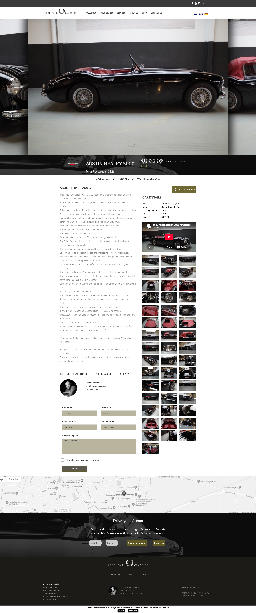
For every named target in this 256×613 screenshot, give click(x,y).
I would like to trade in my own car (83, 460)
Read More (133, 610)
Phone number (108, 421)
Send (74, 468)
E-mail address (69, 421)
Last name (106, 407)
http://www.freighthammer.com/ (90, 330)
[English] (201, 14)
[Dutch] (195, 14)
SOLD (144, 13)
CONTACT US (156, 13)
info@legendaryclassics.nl (96, 386)
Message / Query (70, 435)
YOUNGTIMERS (107, 13)
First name (67, 407)
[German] (206, 14)
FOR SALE (123, 179)
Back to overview (187, 189)
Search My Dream (136, 542)
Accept (121, 610)
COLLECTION (91, 13)
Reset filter (159, 542)
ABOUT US (133, 13)
